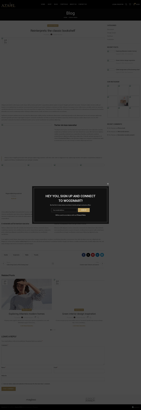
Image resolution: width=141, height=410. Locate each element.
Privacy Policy (81, 215)
